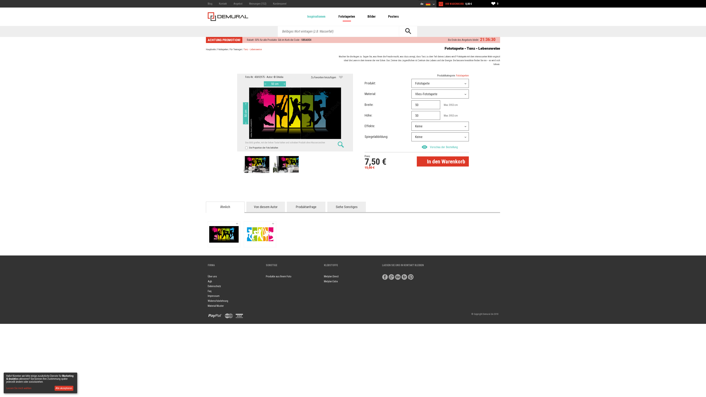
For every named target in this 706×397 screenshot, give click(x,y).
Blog (210, 3)
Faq (209, 291)
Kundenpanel (279, 3)
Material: (370, 94)
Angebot (238, 3)
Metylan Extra (331, 281)
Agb (210, 281)
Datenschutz (214, 286)
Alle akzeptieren (64, 388)
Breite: (369, 105)
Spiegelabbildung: (376, 137)
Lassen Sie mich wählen (18, 388)
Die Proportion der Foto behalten (263, 147)
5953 (451, 104)
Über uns (212, 276)
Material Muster (216, 305)
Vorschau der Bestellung (444, 147)
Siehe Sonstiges (347, 207)
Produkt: (370, 83)
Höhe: (368, 115)
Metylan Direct (331, 276)
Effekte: (370, 126)
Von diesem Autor (266, 207)
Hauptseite (211, 49)
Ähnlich (225, 207)
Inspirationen (316, 16)
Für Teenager (236, 49)
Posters (393, 16)
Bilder (372, 16)
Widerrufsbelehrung (218, 300)
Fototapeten (346, 16)
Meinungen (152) (257, 3)
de (422, 3)
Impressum (214, 295)
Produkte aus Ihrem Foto (278, 276)
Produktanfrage (306, 207)
